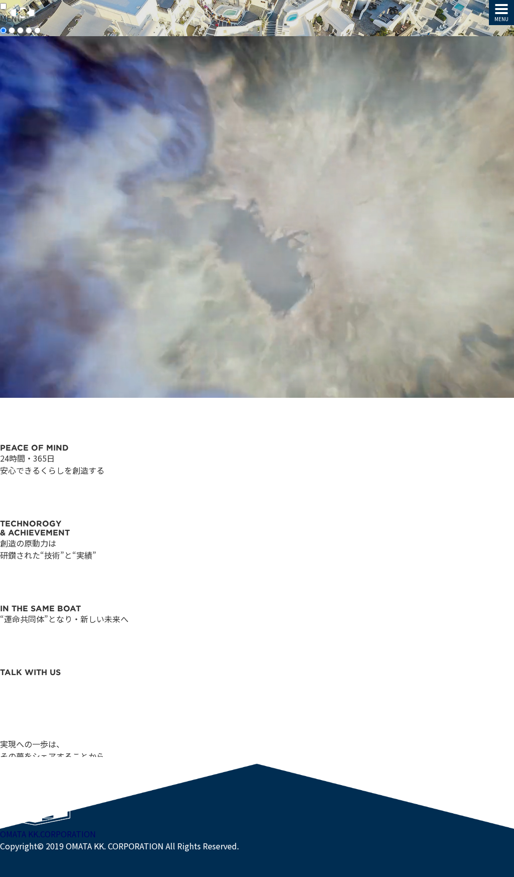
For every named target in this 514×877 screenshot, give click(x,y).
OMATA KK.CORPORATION (48, 834)
